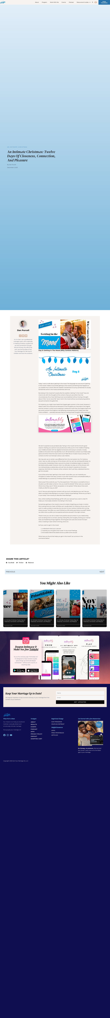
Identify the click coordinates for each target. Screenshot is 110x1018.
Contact (34, 736)
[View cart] (95, 2)
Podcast (71, 2)
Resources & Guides (83, 2)
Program (44, 2)
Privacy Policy (36, 734)
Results (34, 724)
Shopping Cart (36, 739)
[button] (10, 562)
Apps (32, 731)
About (37, 2)
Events (64, 2)
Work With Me (54, 2)
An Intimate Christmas (17, 147)
